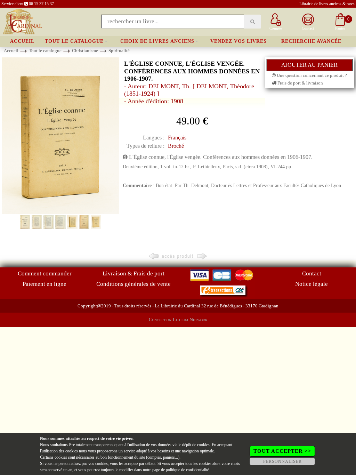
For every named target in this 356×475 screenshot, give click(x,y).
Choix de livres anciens (157, 41)
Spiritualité (119, 50)
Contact (311, 273)
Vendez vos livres (238, 41)
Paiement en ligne (44, 284)
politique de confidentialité (187, 469)
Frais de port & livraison (299, 83)
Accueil (22, 41)
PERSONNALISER (282, 461)
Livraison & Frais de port (133, 273)
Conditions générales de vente (133, 284)
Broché (176, 146)
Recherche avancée (311, 41)
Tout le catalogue (74, 41)
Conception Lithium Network (178, 319)
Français (177, 137)
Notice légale (311, 284)
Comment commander (45, 273)
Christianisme (85, 50)
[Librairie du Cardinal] (22, 21)
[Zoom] (60, 135)
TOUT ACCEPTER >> (282, 451)
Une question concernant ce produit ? (311, 75)
